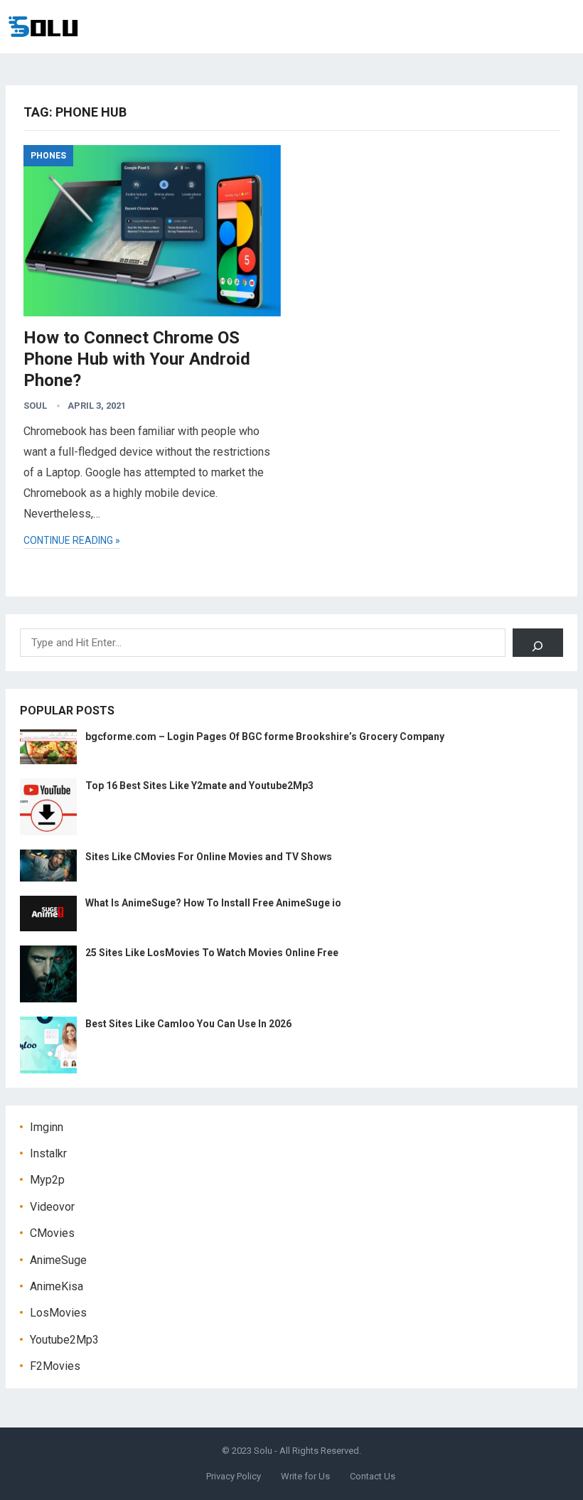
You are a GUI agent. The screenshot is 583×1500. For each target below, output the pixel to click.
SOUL (35, 405)
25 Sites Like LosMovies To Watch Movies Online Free (211, 952)
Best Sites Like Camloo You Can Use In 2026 (188, 1023)
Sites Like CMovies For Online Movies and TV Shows (208, 856)
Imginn (46, 1127)
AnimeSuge (58, 1260)
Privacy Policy (233, 1476)
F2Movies (55, 1366)
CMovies (52, 1233)
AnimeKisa (56, 1286)
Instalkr (48, 1153)
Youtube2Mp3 (64, 1339)
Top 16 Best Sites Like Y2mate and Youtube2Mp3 (199, 785)
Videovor (52, 1207)
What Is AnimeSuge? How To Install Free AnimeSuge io (213, 903)
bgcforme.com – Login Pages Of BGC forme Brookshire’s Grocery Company (264, 736)
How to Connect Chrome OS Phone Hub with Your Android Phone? (136, 359)
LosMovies (58, 1312)
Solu (263, 1450)
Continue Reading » (71, 540)
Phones (48, 156)
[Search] (538, 642)
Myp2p (47, 1179)
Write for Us (305, 1476)
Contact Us (372, 1476)
